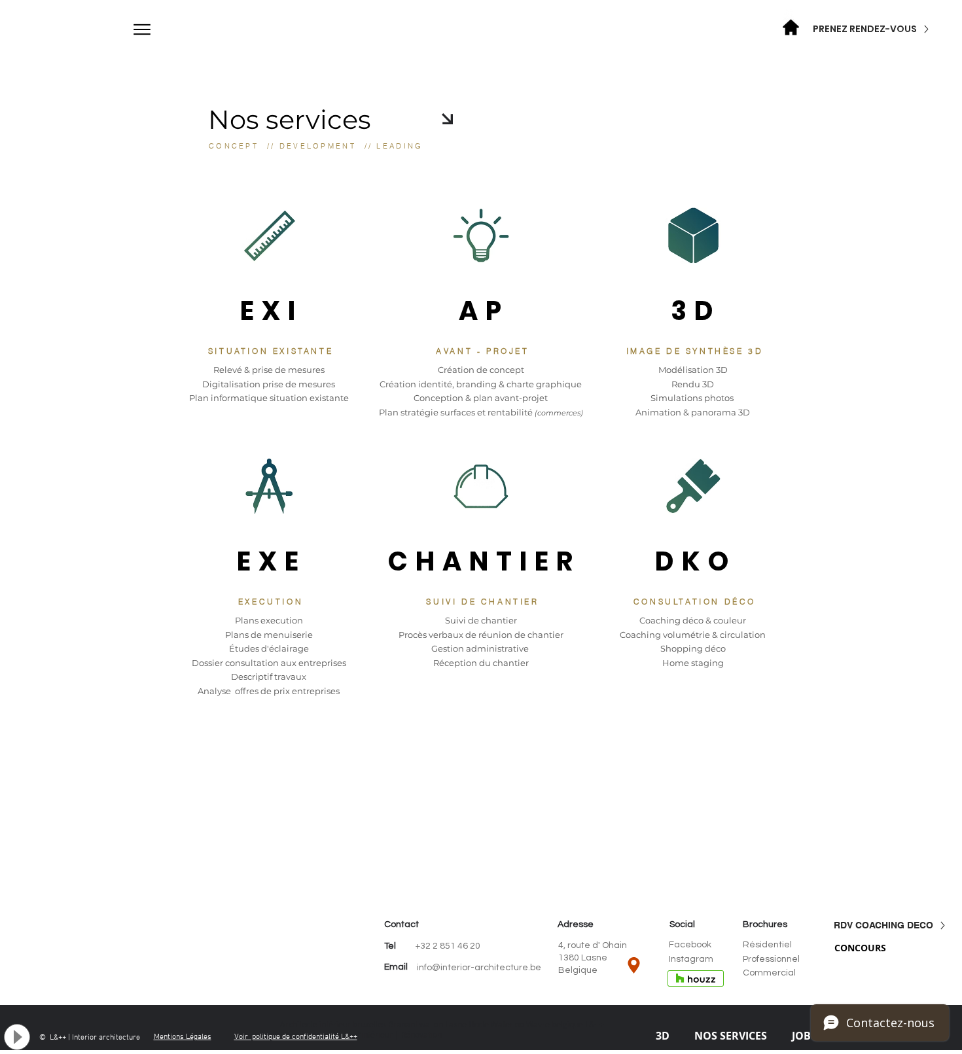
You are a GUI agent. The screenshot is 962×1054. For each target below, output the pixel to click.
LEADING (399, 145)
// (268, 145)
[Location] (634, 965)
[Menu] (141, 29)
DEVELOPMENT (317, 145)
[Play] (17, 1037)
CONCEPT (233, 145)
